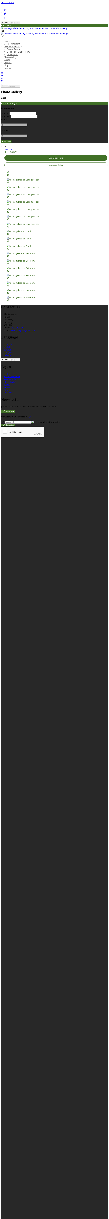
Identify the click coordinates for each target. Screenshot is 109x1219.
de (5, 7)
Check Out (6, 116)
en (5, 10)
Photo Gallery (10, 57)
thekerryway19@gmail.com (22, 330)
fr (4, 15)
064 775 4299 (7, 2)
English (7, 347)
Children (5, 130)
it (4, 18)
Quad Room (12, 54)
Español (7, 349)
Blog (6, 65)
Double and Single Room (18, 51)
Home (7, 41)
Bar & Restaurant (12, 43)
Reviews (7, 62)
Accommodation (12, 46)
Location (8, 68)
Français (8, 352)
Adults (4, 119)
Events (7, 60)
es (5, 12)
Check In (5, 113)
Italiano (7, 355)
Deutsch (8, 344)
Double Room (13, 49)
